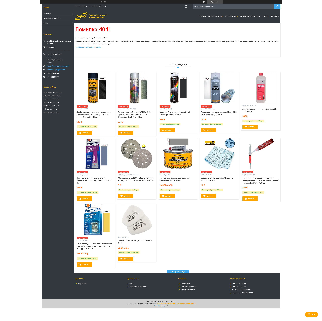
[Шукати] (277, 6)
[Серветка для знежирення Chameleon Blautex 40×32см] (219, 154)
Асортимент (82, 284)
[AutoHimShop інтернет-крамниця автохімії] (81, 16)
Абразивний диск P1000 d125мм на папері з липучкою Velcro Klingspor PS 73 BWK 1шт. (136, 179)
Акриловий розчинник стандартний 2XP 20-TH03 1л (259, 110)
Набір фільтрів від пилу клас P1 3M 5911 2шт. (135, 242)
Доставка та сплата (188, 290)
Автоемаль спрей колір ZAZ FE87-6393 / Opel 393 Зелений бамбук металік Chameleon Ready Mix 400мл (135, 114)
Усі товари (47, 13)
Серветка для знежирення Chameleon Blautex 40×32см (217, 179)
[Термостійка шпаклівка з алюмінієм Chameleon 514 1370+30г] (178, 154)
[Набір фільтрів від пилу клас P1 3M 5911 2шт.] (136, 220)
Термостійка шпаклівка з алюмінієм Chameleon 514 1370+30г (175, 179)
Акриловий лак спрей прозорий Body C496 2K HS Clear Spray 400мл (219, 113)
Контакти (275, 16)
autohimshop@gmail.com (56, 70)
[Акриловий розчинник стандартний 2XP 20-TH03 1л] (260, 88)
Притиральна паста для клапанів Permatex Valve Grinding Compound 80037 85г (94, 180)
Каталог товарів (215, 16)
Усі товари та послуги (177, 272)
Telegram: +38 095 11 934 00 (242, 293)
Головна (202, 16)
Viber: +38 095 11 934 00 (241, 290)
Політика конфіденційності (186, 303)
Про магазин (230, 16)
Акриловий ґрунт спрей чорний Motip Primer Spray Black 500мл (175, 113)
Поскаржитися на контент (166, 303)
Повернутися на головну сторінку (88, 47)
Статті (45, 23)
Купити (85, 133)
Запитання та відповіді (52, 18)
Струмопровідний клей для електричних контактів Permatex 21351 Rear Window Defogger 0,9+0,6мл (94, 246)
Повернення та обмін (188, 287)
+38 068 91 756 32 (239, 284)
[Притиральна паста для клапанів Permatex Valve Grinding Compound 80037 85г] (95, 154)
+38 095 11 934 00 (239, 287)
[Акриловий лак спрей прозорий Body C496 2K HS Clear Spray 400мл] (219, 88)
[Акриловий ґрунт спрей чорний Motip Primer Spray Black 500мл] (178, 88)
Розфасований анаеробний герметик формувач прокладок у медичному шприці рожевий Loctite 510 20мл (260, 180)
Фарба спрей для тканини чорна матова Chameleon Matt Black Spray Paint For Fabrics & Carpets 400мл (94, 114)
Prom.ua (172, 301)
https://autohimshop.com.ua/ (58, 66)
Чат (313, 314)
